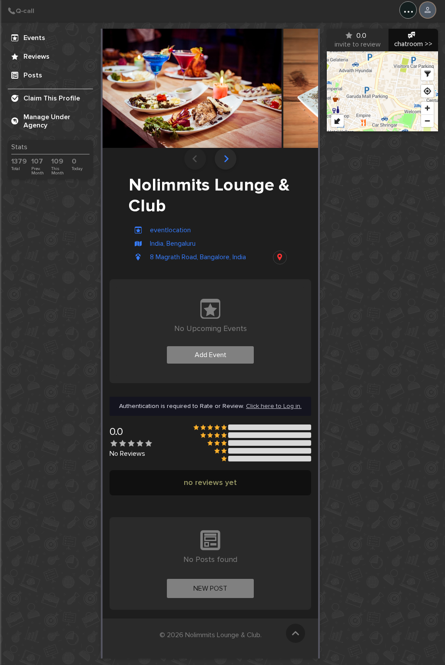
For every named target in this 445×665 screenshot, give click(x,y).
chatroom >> (413, 44)
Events (34, 37)
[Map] (382, 91)
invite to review (358, 40)
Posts (32, 75)
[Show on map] (280, 257)
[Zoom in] (427, 108)
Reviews (36, 56)
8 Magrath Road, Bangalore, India (198, 257)
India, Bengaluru (173, 244)
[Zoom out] (427, 120)
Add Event (210, 355)
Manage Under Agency (46, 121)
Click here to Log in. (274, 406)
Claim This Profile (51, 98)
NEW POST (210, 588)
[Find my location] (427, 91)
